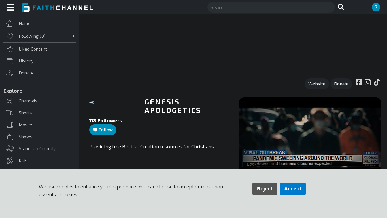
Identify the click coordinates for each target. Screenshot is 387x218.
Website (317, 83)
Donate (341, 83)
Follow (105, 129)
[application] (310, 137)
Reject (264, 189)
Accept (292, 189)
